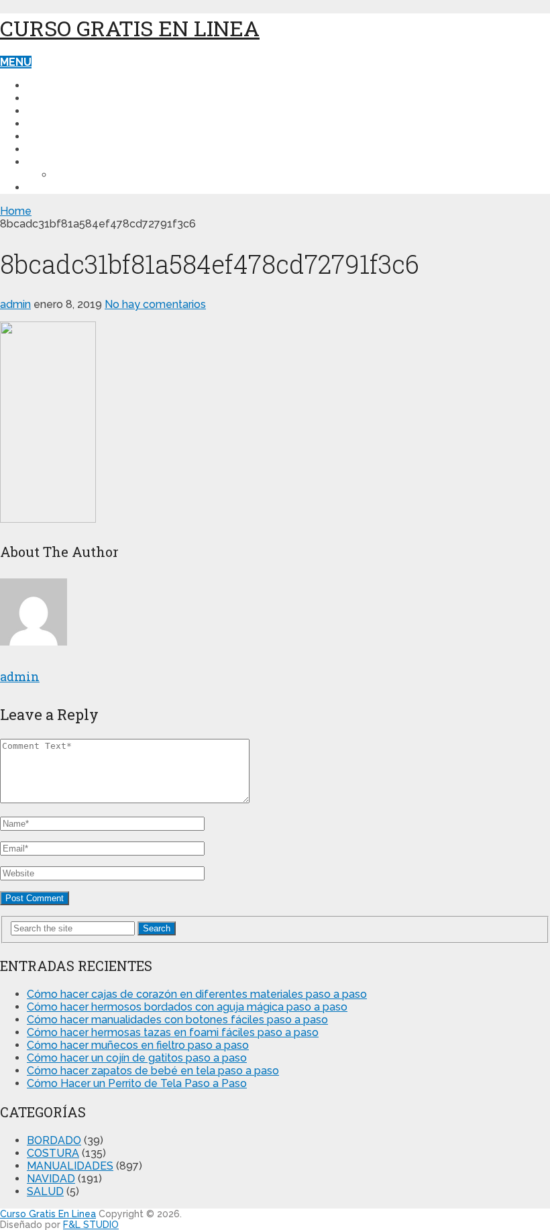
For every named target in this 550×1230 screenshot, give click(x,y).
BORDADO (54, 149)
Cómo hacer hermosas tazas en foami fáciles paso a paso (173, 1032)
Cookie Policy (95, 174)
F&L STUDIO (91, 1224)
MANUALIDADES (70, 111)
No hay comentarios (155, 304)
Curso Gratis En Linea (130, 27)
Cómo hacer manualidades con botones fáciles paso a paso (177, 1019)
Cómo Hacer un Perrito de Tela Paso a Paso (137, 1083)
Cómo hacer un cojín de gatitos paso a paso (137, 1058)
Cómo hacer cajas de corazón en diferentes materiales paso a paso (197, 994)
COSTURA (53, 98)
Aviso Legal (62, 187)
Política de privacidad (94, 162)
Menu (16, 62)
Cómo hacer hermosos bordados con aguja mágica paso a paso (187, 1007)
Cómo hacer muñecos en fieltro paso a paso (138, 1045)
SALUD (45, 136)
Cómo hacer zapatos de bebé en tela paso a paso (153, 1070)
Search (156, 928)
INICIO (43, 85)
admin (15, 304)
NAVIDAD (51, 123)
